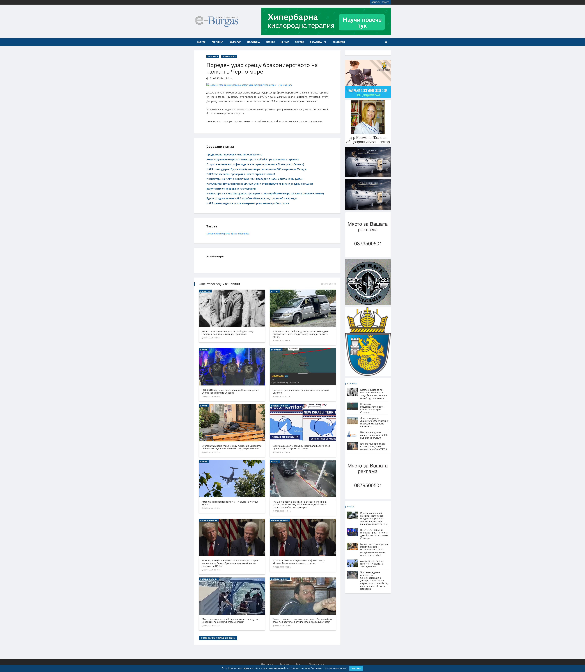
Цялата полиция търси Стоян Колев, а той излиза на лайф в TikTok (373, 446)
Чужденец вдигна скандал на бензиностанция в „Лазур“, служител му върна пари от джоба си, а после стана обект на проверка (299, 504)
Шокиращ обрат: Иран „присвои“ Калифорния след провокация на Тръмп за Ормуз (301, 447)
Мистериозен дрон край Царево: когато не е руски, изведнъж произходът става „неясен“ (230, 620)
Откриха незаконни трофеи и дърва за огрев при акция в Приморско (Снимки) (255, 164)
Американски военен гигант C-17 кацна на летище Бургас (230, 503)
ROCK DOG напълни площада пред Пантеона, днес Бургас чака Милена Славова (230, 391)
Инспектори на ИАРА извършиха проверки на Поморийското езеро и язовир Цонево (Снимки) (265, 193)
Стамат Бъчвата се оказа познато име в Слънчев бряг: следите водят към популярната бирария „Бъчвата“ (303, 620)
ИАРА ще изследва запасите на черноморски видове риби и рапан (247, 203)
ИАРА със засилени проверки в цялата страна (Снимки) (240, 174)
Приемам (356, 668)
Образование (318, 41)
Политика (253, 41)
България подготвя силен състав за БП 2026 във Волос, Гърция (374, 435)
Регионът (217, 41)
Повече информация (335, 668)
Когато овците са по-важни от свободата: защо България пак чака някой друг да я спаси (228, 332)
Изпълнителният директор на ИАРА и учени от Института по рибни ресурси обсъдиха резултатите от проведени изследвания (259, 186)
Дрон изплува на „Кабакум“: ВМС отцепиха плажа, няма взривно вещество (374, 422)
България (235, 41)
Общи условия (316, 664)
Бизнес (270, 41)
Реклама (284, 664)
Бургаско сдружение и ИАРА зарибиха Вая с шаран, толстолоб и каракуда (251, 198)
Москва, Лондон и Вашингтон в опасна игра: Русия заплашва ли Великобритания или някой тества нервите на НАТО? (230, 563)
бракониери (237, 233)
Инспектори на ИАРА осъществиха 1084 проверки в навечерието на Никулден (254, 179)
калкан (210, 233)
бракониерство (222, 233)
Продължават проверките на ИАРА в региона (234, 154)
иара (246, 233)
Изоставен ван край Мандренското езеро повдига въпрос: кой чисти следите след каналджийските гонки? (300, 334)
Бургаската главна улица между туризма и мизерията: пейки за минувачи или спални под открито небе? (232, 447)
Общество (339, 41)
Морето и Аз (229, 56)
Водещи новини (279, 406)
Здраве (299, 41)
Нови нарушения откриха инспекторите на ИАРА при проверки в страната (252, 159)
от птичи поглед (380, 2)
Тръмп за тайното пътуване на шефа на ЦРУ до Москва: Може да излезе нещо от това (299, 562)
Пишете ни (267, 664)
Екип (298, 664)
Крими (285, 41)
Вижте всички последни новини (218, 638)
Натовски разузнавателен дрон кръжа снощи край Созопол (301, 391)
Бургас (201, 41)
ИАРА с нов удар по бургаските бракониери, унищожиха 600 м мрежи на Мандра (256, 169)
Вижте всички (328, 283)
